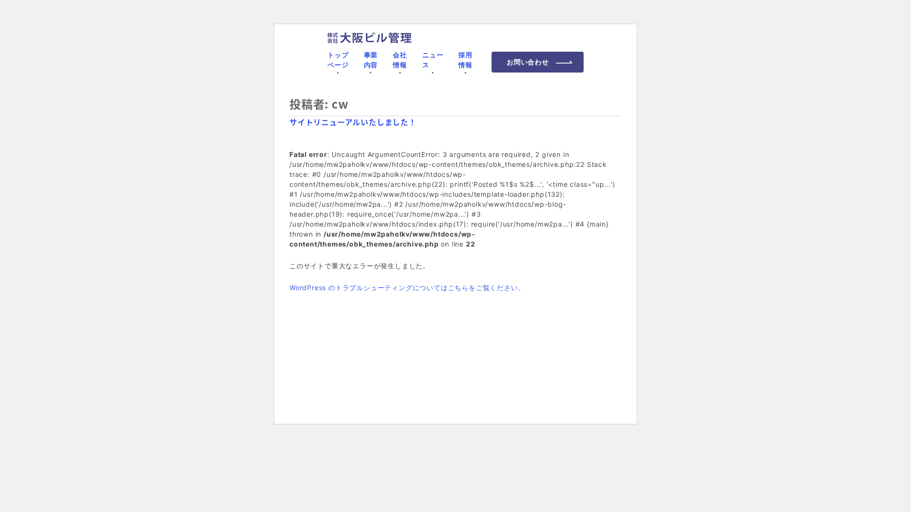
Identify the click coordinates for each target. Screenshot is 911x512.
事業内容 (371, 60)
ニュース (432, 60)
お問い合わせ (528, 62)
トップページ (337, 60)
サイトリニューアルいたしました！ (353, 122)
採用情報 (465, 60)
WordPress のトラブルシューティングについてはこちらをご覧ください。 (407, 287)
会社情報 (400, 60)
